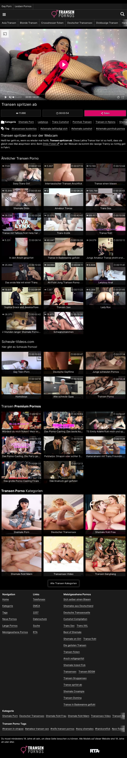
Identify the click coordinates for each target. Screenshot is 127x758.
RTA (35, 632)
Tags (5, 612)
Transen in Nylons (105, 121)
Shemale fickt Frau (56, 715)
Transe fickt (89, 638)
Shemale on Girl (72, 638)
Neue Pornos (9, 618)
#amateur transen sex (37, 728)
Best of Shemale (72, 632)
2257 (36, 612)
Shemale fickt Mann (78, 715)
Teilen (106, 113)
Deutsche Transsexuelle (77, 612)
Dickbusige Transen (107, 22)
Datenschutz (40, 618)
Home (5, 599)
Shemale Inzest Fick (74, 665)
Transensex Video (101, 715)
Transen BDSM (87, 671)
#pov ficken (118, 728)
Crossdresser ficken (52, 22)
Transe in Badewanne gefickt (79, 704)
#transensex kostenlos (24, 128)
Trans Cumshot (60, 121)
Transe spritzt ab (73, 684)
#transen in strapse (13, 728)
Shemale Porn (26, 121)
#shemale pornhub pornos (110, 128)
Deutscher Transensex (79, 22)
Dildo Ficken (50, 143)
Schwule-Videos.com (18, 342)
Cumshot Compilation (75, 618)
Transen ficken (72, 651)
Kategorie (7, 605)
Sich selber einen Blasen (77, 599)
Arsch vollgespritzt (74, 658)
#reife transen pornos (62, 728)
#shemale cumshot (81, 128)
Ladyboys (43, 121)
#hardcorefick (102, 728)
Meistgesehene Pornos (15, 632)
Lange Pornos (10, 625)
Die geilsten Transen (75, 645)
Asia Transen (9, 22)
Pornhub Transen (82, 121)
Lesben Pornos (23, 6)
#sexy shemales (85, 728)
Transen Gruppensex (75, 678)
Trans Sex (69, 625)
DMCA (36, 605)
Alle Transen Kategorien (63, 583)
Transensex (70, 671)
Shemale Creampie (74, 691)
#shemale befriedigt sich (54, 128)
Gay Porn (7, 6)
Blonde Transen (28, 22)
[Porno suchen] (4, 14)
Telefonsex (39, 599)
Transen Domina (72, 697)
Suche (36, 625)
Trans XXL (82, 625)
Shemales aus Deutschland (78, 605)
